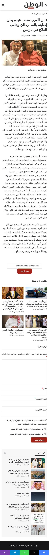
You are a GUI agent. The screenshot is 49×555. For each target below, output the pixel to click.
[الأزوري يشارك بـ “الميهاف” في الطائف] (38, 530)
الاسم (44, 388)
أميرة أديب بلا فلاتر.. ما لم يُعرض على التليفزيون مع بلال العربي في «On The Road (36, 303)
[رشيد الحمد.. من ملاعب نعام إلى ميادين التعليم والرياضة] (38, 485)
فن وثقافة (34, 14)
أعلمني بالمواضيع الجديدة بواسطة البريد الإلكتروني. (27, 434)
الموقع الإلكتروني (41, 410)
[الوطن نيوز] (33, 5)
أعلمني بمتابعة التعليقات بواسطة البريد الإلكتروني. (28, 429)
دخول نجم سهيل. (23, 493)
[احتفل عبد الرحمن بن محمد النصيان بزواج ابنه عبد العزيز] (38, 463)
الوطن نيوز (18, 545)
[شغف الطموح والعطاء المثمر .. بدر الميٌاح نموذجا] (12, 321)
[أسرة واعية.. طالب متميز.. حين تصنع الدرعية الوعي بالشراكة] (38, 507)
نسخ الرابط (24, 271)
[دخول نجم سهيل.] (38, 496)
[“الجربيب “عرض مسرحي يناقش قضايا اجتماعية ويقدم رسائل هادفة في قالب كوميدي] (36, 321)
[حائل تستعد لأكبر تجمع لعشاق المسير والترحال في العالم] (38, 474)
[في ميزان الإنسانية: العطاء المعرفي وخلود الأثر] (38, 519)
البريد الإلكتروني (41, 399)
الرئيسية (42, 14)
